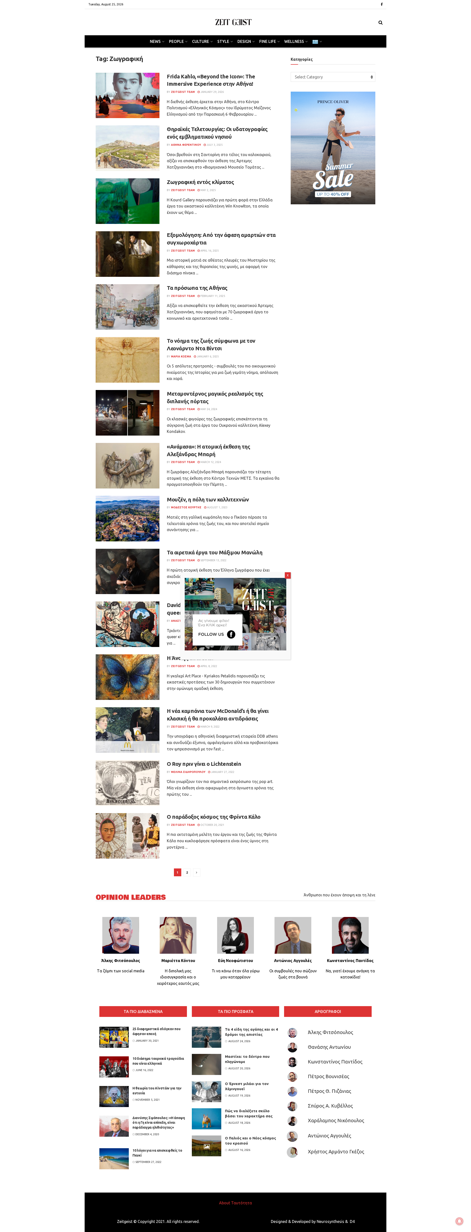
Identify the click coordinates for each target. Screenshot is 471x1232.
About (224, 1203)
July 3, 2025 (214, 144)
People (176, 41)
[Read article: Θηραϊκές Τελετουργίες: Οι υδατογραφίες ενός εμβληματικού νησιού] (127, 148)
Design (244, 41)
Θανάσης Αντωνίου (329, 1047)
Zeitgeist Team (183, 91)
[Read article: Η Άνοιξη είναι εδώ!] (127, 677)
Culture (200, 41)
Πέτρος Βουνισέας (328, 1076)
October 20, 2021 (212, 824)
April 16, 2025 (209, 250)
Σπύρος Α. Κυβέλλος (330, 1106)
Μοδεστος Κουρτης (186, 507)
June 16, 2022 (144, 1070)
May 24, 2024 (208, 409)
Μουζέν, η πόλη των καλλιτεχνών (208, 499)
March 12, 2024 (210, 462)
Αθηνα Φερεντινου (186, 144)
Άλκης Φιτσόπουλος (330, 1032)
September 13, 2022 (213, 560)
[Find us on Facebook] (382, 4)
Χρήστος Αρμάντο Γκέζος (336, 1151)
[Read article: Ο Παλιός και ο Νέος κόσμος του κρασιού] (206, 1146)
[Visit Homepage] (233, 22)
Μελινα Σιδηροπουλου (188, 771)
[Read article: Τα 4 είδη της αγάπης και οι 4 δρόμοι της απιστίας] (206, 1037)
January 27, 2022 (222, 771)
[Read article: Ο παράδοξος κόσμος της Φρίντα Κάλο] (127, 836)
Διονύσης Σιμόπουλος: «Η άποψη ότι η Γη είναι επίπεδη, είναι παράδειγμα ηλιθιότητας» (158, 1122)
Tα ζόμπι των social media (120, 971)
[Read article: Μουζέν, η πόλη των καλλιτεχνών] (127, 518)
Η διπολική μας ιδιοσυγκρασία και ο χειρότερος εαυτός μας (178, 977)
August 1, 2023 (216, 507)
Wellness (294, 41)
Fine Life (267, 41)
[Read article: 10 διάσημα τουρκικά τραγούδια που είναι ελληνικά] (114, 1066)
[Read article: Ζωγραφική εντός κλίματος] (127, 201)
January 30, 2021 (147, 1040)
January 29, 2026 (212, 91)
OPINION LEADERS (131, 897)
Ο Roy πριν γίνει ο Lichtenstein (204, 764)
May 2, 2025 (208, 190)
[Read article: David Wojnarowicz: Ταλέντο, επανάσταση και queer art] (127, 624)
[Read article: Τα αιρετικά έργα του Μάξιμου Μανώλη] (127, 571)
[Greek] (316, 41)
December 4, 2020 (147, 1134)
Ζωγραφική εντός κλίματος (200, 182)
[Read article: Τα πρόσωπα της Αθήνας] (127, 307)
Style (223, 41)
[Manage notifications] (459, 1221)
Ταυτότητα (241, 1203)
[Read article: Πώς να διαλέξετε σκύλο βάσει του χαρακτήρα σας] (206, 1118)
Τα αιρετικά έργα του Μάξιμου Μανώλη (214, 552)
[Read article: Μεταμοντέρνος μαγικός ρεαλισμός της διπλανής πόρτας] (127, 413)
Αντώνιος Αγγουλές (329, 1135)
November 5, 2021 (147, 1099)
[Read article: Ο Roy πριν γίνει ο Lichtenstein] (127, 783)
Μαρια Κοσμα (181, 356)
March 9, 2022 (210, 726)
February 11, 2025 (212, 295)
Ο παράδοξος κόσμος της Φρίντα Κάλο (214, 817)
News (155, 41)
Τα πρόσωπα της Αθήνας (197, 288)
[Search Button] (381, 22)
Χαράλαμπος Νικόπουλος (336, 1120)
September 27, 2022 (148, 1161)
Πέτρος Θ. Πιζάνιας (329, 1091)
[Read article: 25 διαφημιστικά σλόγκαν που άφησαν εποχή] (114, 1037)
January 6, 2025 (207, 356)
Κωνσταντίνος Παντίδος (335, 1061)
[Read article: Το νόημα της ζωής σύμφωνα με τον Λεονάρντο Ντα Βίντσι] (127, 360)
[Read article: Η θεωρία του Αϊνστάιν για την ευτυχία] (114, 1096)
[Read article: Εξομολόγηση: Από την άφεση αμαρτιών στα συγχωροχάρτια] (127, 254)
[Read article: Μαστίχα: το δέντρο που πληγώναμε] (206, 1064)
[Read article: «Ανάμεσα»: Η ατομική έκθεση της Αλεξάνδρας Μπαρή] (127, 465)
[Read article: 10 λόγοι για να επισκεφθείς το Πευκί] (114, 1158)
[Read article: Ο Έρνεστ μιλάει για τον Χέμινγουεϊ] (206, 1091)
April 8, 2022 (208, 666)
